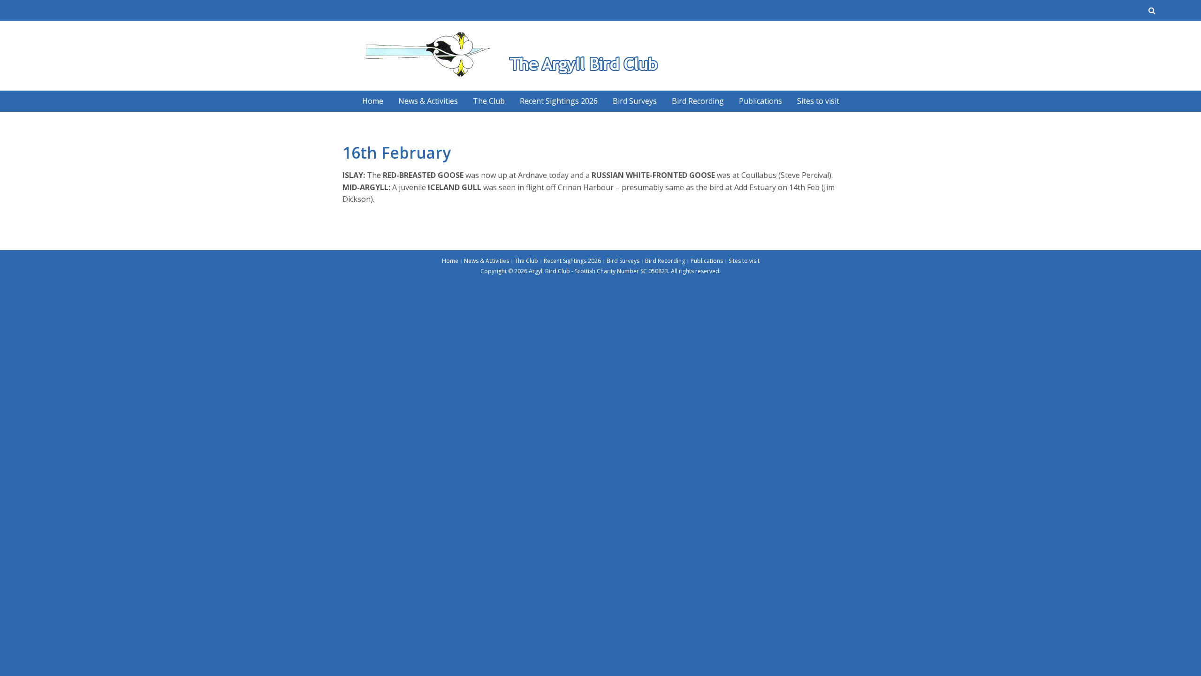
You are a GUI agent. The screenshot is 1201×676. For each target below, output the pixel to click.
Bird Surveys (635, 101)
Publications (760, 101)
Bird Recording (698, 101)
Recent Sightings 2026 (559, 101)
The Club (489, 101)
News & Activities (428, 101)
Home (372, 101)
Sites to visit (818, 101)
